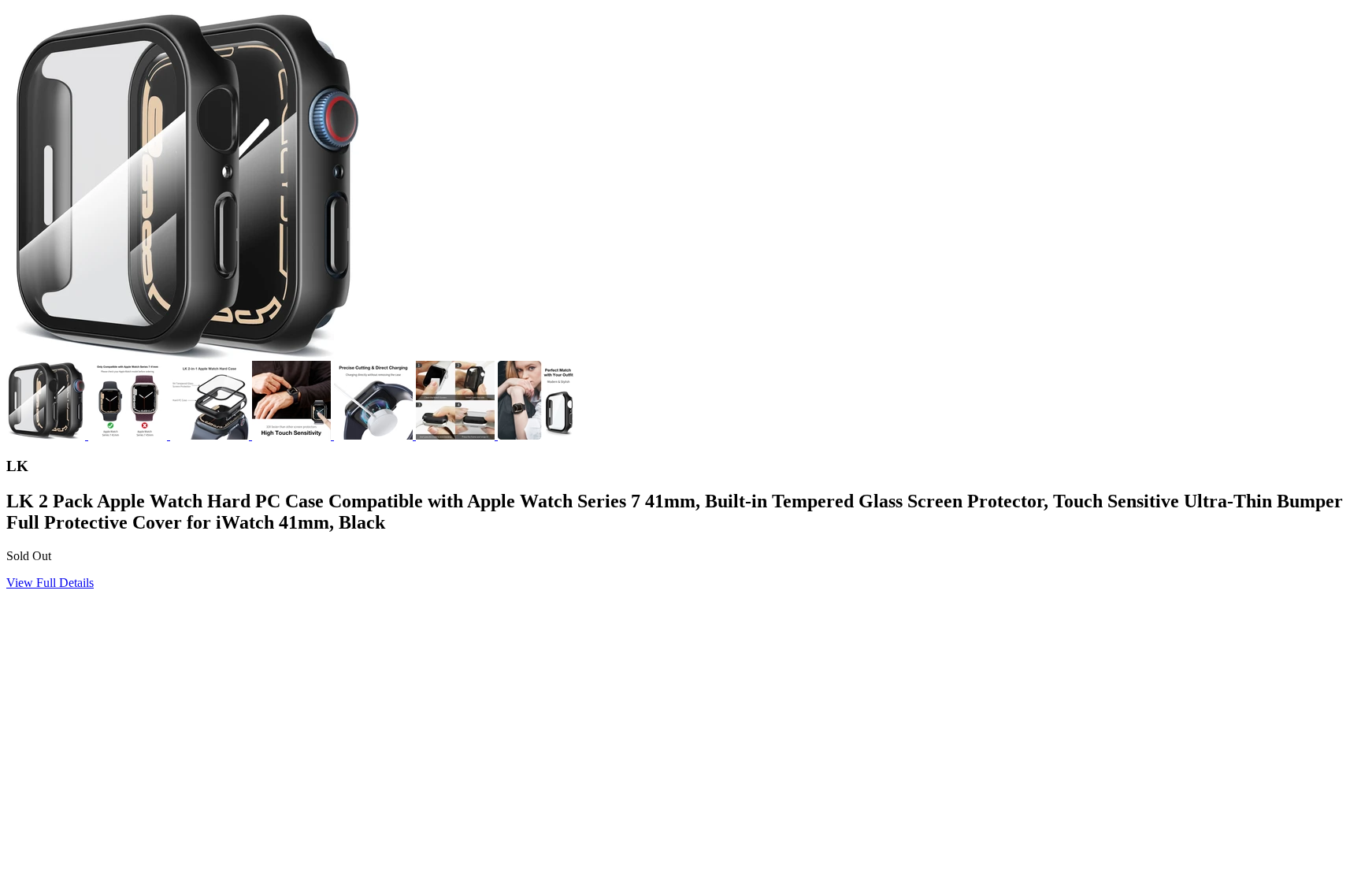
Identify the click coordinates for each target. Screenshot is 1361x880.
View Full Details (50, 582)
